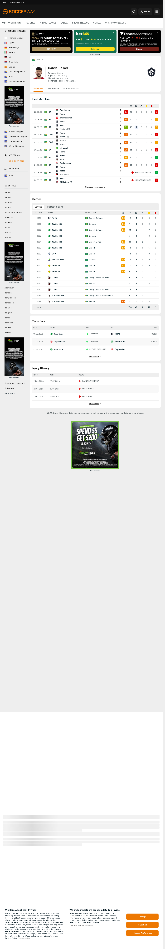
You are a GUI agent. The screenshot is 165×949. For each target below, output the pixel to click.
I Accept (142, 917)
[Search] (134, 11)
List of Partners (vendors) (81, 925)
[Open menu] (157, 11)
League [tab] (38, 207)
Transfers (53, 88)
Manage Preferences (142, 933)
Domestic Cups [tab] (55, 207)
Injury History (71, 88)
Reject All (142, 925)
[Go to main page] (25, 11)
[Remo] (151, 73)
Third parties (24, 938)
